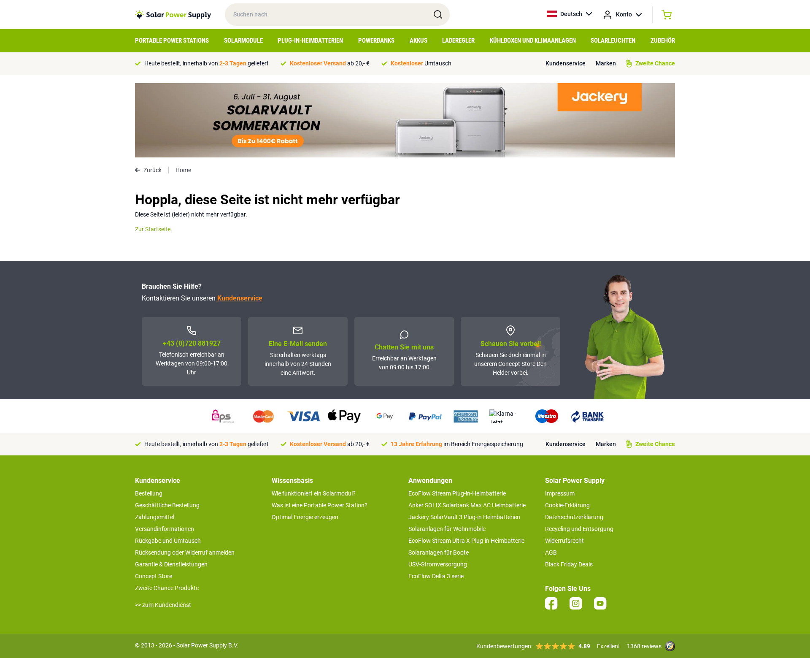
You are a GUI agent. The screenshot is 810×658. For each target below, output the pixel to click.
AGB (551, 552)
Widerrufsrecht (564, 540)
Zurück (152, 170)
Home (183, 170)
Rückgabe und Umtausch (168, 540)
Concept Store (153, 576)
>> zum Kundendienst (163, 604)
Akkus (418, 40)
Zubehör (663, 40)
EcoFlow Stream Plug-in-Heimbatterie (457, 493)
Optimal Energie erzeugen (305, 517)
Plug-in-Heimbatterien (310, 40)
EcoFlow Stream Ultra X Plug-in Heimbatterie (466, 540)
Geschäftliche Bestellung (167, 505)
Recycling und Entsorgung (579, 528)
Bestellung (148, 493)
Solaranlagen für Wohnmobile (447, 528)
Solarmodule (243, 40)
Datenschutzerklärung (574, 517)
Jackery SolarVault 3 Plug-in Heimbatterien (464, 517)
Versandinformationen (164, 528)
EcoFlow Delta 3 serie (436, 576)
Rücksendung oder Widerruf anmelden (185, 552)
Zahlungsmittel (154, 517)
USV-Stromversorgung (437, 564)
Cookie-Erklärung (567, 505)
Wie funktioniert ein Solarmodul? (314, 493)
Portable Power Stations (172, 40)
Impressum (560, 493)
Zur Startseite (152, 229)
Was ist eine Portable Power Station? (319, 505)
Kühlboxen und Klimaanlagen (533, 40)
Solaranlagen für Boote (438, 552)
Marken (606, 63)
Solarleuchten (613, 40)
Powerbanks (376, 40)
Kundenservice (565, 63)
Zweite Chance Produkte (167, 588)
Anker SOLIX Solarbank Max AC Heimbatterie (467, 505)
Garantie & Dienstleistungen (171, 564)
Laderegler (458, 40)
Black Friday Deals (569, 564)
